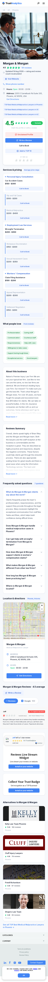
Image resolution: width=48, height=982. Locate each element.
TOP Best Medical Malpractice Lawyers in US (21, 109)
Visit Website (13, 79)
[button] (24, 89)
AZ (9, 10)
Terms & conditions (24, 949)
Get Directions (13, 99)
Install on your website (24, 767)
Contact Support (36, 963)
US (4, 10)
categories (7, 935)
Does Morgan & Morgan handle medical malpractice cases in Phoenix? (20, 529)
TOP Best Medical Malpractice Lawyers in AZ (21, 114)
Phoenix (15, 10)
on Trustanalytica (36, 715)
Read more (10, 417)
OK (24, 975)
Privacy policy (24, 952)
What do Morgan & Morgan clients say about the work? (22, 493)
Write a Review (25, 140)
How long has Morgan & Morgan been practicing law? (21, 577)
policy (16, 970)
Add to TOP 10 (25, 151)
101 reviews (27, 68)
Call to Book (24, 146)
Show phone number (15, 84)
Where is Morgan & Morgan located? (19, 587)
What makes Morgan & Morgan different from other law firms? (21, 566)
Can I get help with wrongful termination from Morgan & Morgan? (19, 542)
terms (35, 969)
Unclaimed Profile (25, 134)
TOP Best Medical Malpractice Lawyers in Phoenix (23, 105)
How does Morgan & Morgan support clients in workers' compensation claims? (19, 555)
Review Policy (24, 955)
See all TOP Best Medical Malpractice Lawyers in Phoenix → (23, 926)
